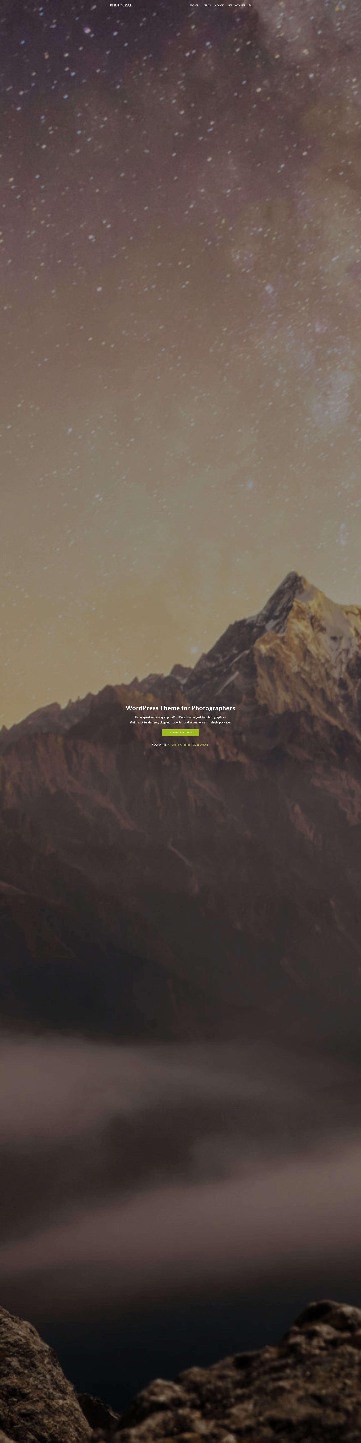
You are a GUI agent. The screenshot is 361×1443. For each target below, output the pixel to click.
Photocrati (121, 5)
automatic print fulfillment (187, 744)
